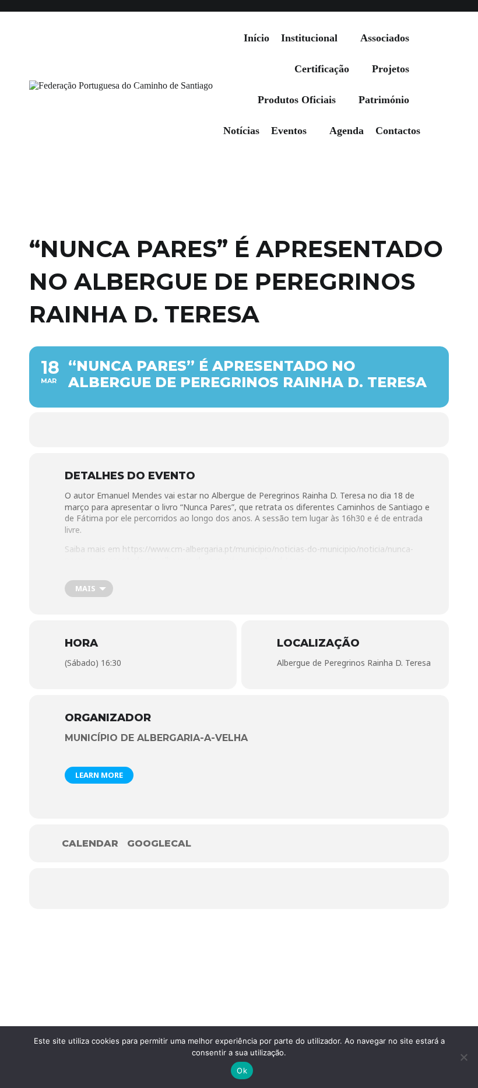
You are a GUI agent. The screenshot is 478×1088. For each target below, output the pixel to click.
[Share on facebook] (204, 888)
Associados (384, 38)
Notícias (241, 130)
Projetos (390, 69)
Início (256, 38)
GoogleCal (159, 843)
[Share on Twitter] (239, 888)
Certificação (321, 69)
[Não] (463, 1057)
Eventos (289, 130)
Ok (242, 1070)
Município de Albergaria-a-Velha (156, 737)
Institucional (309, 38)
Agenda (346, 130)
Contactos (397, 130)
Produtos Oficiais (297, 100)
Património (383, 100)
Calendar (90, 843)
